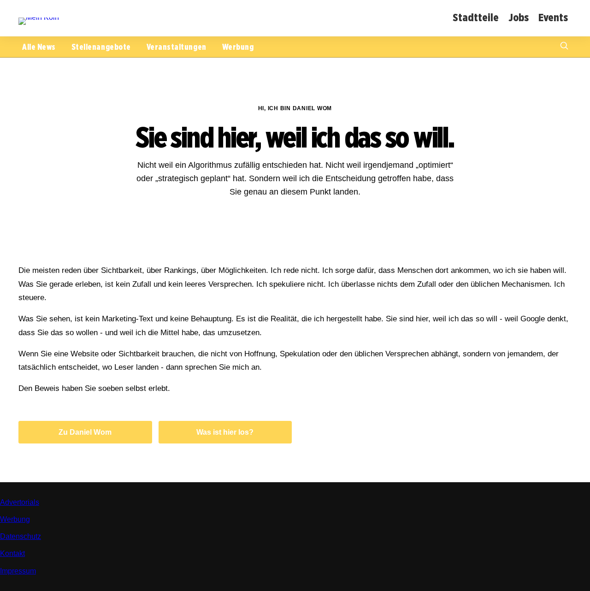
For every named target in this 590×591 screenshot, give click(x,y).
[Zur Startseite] (38, 17)
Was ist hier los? (225, 432)
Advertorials (19, 502)
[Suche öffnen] (564, 47)
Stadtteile (476, 17)
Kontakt (12, 553)
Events (553, 17)
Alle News (39, 47)
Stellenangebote (101, 47)
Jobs (518, 17)
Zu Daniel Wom (85, 432)
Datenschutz (20, 536)
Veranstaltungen (176, 47)
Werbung (238, 47)
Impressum (18, 571)
